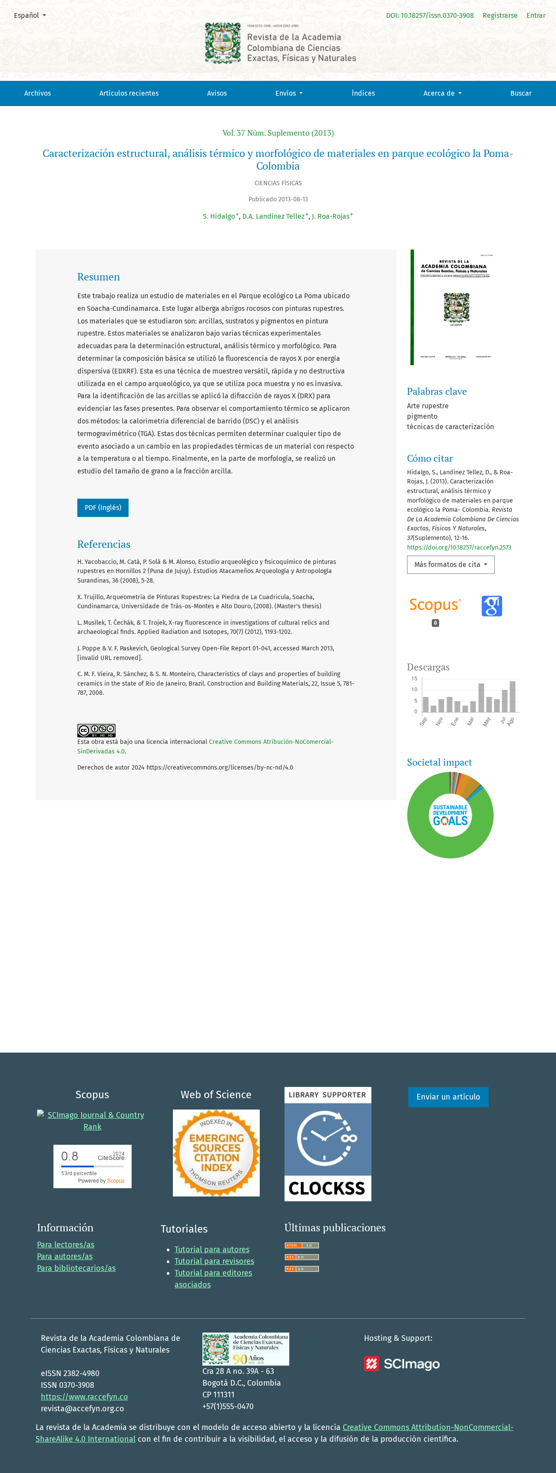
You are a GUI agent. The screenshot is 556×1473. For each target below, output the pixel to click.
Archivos (37, 93)
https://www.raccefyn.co (84, 1397)
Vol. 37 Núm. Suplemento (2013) (278, 133)
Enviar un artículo (448, 1097)
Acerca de (440, 93)
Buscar (521, 93)
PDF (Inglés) (103, 507)
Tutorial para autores (212, 1249)
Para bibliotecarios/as (76, 1268)
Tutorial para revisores (214, 1261)
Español (33, 15)
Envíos (286, 93)
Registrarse (500, 15)
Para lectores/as (65, 1245)
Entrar (536, 15)
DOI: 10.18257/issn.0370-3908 (430, 15)
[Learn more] (447, 988)
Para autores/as (65, 1256)
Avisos (217, 93)
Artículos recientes (129, 93)
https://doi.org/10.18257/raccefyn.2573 (459, 547)
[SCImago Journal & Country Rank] (92, 1121)
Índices (363, 93)
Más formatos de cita (448, 564)
